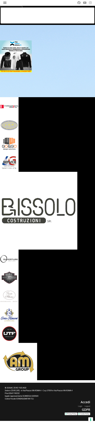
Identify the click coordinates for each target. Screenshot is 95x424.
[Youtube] (84, 3)
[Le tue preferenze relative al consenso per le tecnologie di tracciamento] (90, 419)
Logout (87, 406)
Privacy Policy (71, 414)
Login (80, 406)
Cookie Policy (84, 414)
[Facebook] (79, 3)
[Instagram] (90, 3)
